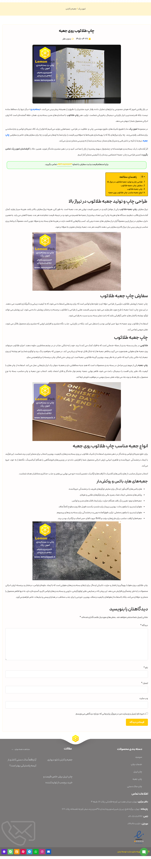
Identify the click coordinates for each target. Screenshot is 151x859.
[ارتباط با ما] (144, 852)
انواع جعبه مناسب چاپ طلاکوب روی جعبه (125, 192)
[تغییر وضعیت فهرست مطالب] (141, 176)
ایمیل (144, 683)
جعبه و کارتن (71, 9)
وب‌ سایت (143, 698)
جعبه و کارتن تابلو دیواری (60, 760)
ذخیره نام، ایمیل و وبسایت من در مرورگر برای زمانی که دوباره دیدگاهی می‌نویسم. (110, 714)
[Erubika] (4, 851)
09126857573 (64, 164)
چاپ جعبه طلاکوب (135, 189)
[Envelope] (48, 851)
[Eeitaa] (16, 851)
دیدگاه (144, 625)
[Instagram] (42, 851)
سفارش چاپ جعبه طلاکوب (132, 185)
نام (145, 668)
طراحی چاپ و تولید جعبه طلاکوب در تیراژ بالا (125, 182)
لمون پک (82, 9)
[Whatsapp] (35, 851)
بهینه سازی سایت (134, 851)
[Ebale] (10, 851)
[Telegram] (29, 851)
